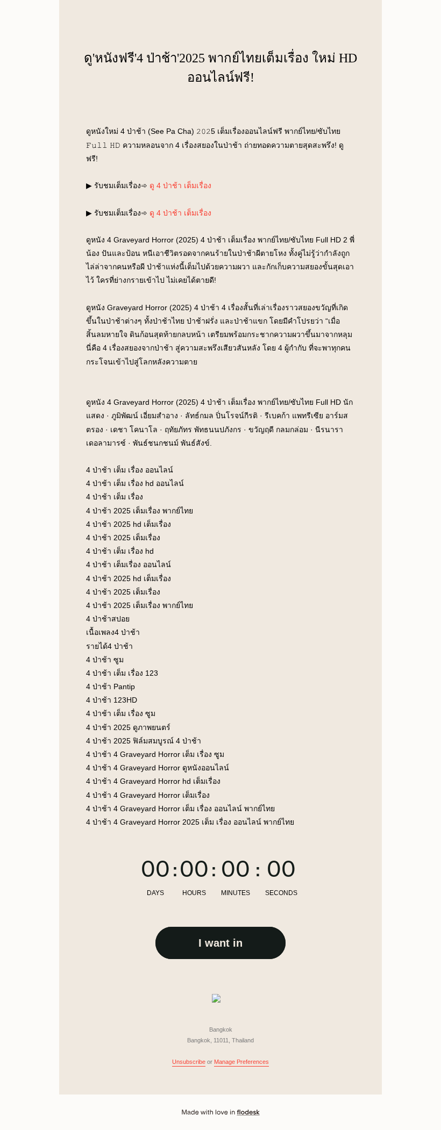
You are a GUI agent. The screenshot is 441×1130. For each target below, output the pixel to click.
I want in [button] (220, 943)
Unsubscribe (188, 1062)
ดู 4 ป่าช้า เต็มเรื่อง (180, 185)
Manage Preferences (241, 1062)
